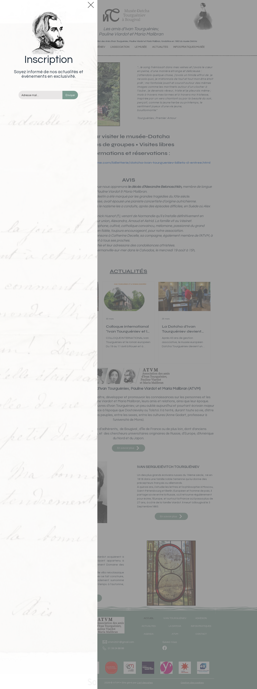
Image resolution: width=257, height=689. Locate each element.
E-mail (22, 87)
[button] (91, 5)
